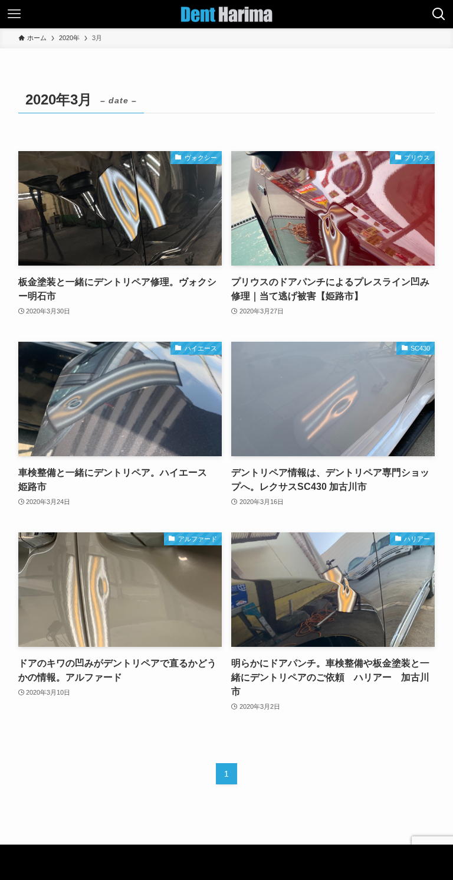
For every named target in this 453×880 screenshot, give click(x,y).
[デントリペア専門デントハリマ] (226, 14)
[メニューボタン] (14, 14)
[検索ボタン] (439, 14)
